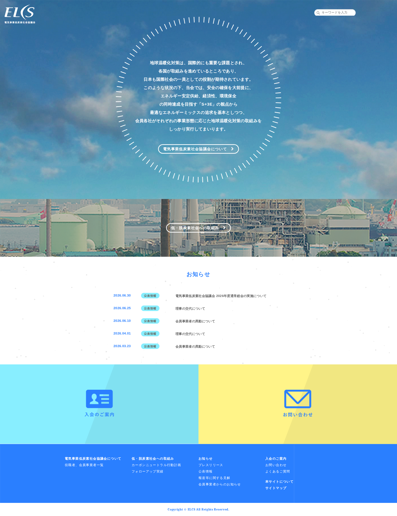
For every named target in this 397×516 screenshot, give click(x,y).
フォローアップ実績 (148, 471)
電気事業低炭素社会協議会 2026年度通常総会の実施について (221, 296)
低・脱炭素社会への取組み (197, 228)
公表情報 (205, 471)
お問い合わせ (275, 465)
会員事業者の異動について (195, 321)
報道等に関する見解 (214, 478)
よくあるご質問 (277, 471)
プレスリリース (210, 465)
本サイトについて (279, 481)
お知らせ (205, 458)
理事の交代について (190, 308)
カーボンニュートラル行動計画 (156, 465)
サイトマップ (275, 488)
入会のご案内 (275, 458)
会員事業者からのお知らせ (219, 484)
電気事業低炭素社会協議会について (197, 149)
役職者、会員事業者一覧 (84, 465)
